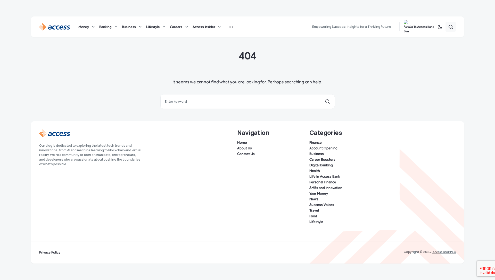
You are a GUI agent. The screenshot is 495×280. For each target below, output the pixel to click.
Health (314, 171)
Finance (315, 142)
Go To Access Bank (421, 27)
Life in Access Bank (324, 176)
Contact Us (246, 154)
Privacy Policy (49, 252)
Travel (314, 210)
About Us (244, 148)
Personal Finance (322, 182)
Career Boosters (322, 159)
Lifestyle (316, 222)
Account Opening (323, 148)
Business (316, 154)
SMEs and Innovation (325, 188)
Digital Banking (321, 165)
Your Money (318, 193)
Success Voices (321, 205)
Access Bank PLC (444, 252)
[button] (440, 27)
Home (242, 142)
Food (313, 216)
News (313, 199)
